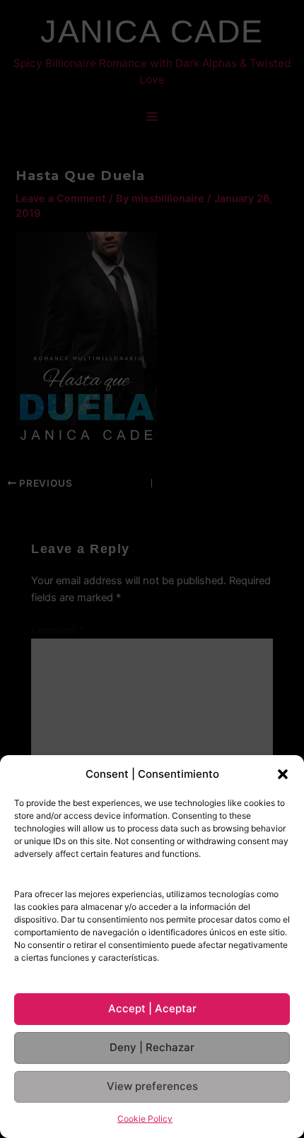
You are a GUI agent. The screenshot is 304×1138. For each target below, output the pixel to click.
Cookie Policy (145, 1118)
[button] (283, 774)
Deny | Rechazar (152, 1047)
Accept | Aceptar (152, 1008)
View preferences (152, 1086)
